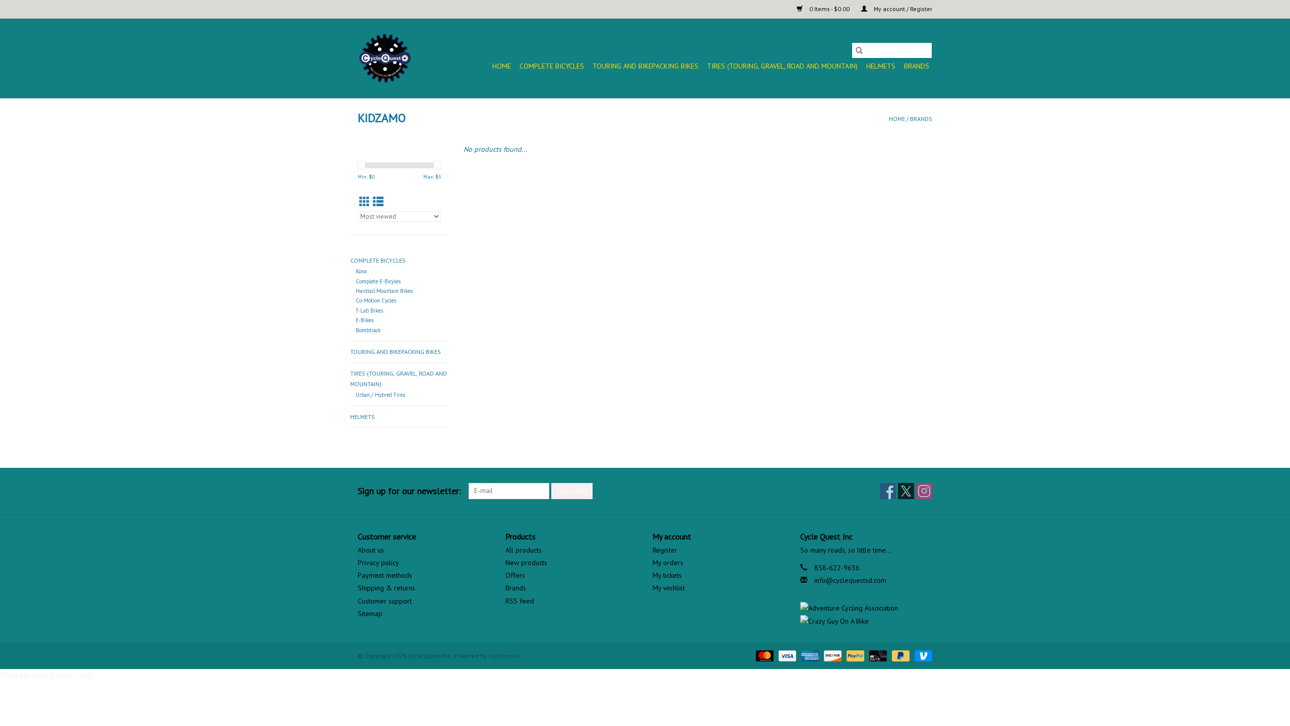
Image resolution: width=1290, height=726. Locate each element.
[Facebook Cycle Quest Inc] (888, 491)
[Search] (859, 50)
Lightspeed (503, 655)
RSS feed (519, 601)
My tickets (667, 575)
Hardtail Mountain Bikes (384, 290)
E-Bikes (364, 320)
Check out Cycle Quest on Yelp (46, 675)
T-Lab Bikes (369, 310)
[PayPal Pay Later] (899, 655)
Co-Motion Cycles (376, 300)
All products (523, 550)
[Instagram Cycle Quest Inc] (924, 491)
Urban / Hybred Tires (380, 394)
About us (371, 550)
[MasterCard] (763, 655)
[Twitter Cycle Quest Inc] (906, 491)
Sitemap (370, 613)
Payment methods (385, 575)
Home (501, 66)
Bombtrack (368, 330)
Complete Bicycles (552, 66)
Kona (361, 271)
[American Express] (809, 655)
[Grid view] (364, 202)
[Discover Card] (831, 655)
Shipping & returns (386, 587)
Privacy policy (378, 562)
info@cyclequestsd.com (850, 580)
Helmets (880, 66)
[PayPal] (854, 655)
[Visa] (786, 655)
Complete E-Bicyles (378, 281)
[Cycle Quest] (385, 58)
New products (526, 562)
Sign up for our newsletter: (409, 491)
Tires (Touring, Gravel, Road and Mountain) (782, 66)
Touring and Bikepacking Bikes (645, 66)
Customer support (385, 601)
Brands (916, 66)
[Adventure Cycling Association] (866, 608)
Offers (515, 575)
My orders (668, 562)
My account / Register (902, 9)
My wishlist (669, 587)
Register (665, 550)
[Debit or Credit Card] (877, 655)
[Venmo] (921, 655)
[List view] (378, 202)
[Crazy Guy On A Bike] (866, 621)
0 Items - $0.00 (829, 9)
